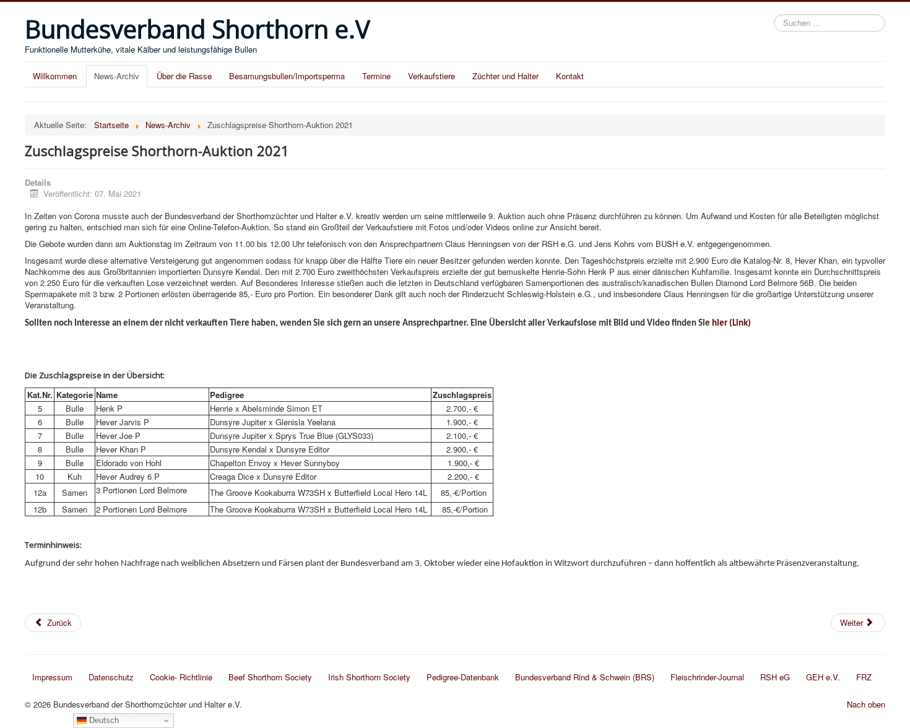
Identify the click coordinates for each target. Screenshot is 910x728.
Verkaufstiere (431, 76)
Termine (376, 76)
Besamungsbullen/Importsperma (287, 76)
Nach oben (866, 704)
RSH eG (775, 677)
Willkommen (55, 76)
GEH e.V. (823, 677)
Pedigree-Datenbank (463, 677)
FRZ (864, 677)
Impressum (52, 677)
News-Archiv (116, 76)
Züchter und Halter (505, 76)
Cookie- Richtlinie (181, 677)
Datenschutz (111, 677)
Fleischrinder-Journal (707, 677)
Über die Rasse (184, 76)
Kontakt (570, 76)
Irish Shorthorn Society (369, 677)
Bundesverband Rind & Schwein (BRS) (584, 677)
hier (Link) (731, 323)
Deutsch (103, 720)
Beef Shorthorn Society (270, 677)
